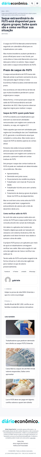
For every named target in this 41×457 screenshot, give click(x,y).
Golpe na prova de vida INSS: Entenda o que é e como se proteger (19, 292)
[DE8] (15, 3)
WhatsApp (32, 271)
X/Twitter (15, 271)
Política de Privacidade (20, 445)
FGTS (7, 11)
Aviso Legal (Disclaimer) (20, 443)
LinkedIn (23, 271)
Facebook (7, 271)
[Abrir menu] (37, 3)
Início (3, 11)
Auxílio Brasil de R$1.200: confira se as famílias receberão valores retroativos (19, 304)
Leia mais (32, 438)
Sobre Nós (20, 441)
